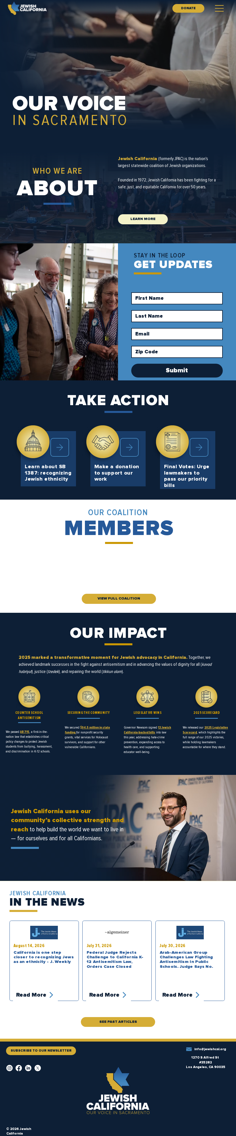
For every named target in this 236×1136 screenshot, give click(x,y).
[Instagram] (9, 1068)
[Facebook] (19, 1068)
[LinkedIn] (28, 1068)
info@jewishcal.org (210, 1049)
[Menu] (219, 8)
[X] (38, 1068)
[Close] (59, 447)
